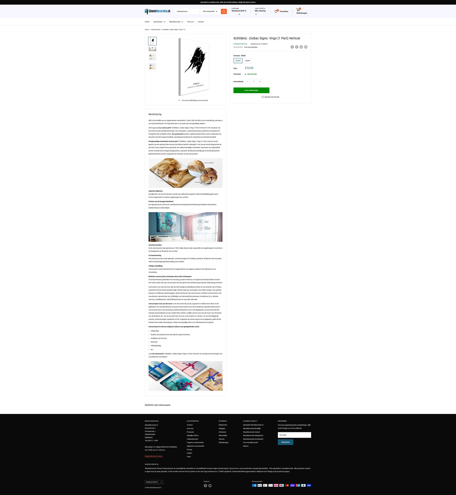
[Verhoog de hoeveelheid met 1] (260, 81)
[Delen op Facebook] (292, 46)
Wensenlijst (223, 435)
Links (189, 457)
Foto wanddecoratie (250, 442)
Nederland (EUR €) (152, 482)
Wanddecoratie (174, 22)
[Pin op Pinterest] (296, 46)
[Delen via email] (305, 46)
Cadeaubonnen (192, 439)
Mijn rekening (260, 11)
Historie (221, 439)
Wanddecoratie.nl (240, 44)
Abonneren (285, 442)
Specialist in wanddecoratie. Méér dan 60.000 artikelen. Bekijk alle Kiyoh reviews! (228, 2)
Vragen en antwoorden (195, 442)
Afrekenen (222, 432)
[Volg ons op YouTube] (210, 485)
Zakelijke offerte (192, 435)
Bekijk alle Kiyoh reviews (153, 456)
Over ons (190, 22)
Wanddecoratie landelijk (252, 428)
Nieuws (246, 446)
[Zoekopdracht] (224, 11)
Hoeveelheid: (238, 81)
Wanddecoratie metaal (251, 432)
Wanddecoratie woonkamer (253, 439)
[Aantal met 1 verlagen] (247, 81)
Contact (201, 22)
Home (147, 22)
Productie (190, 432)
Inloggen (222, 428)
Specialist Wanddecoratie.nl (253, 425)
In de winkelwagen (251, 90)
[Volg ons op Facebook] (205, 485)
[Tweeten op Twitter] (301, 46)
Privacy (189, 450)
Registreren (223, 425)
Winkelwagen (223, 442)
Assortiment (157, 22)
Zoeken (189, 453)
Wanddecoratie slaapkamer (253, 435)
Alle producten (155, 29)
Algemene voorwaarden (195, 446)
